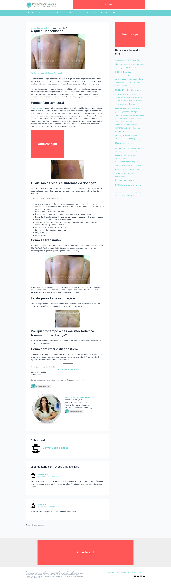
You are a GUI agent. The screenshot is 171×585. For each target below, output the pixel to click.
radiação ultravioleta (121, 158)
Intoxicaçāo (132, 115)
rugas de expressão (128, 169)
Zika (120, 195)
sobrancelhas (119, 173)
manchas (131, 121)
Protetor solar (135, 148)
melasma (119, 131)
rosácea (139, 165)
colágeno (136, 82)
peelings (138, 139)
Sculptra (137, 169)
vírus (116, 195)
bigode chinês (140, 64)
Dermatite (138, 90)
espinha (122, 104)
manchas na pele (122, 128)
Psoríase (118, 152)
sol (125, 173)
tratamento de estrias (135, 185)
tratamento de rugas (120, 189)
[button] (32, 13)
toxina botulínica (124, 180)
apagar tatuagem (127, 64)
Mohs (140, 135)
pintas (132, 144)
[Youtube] (144, 576)
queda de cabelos (122, 155)
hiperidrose (118, 115)
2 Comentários (57, 73)
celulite (140, 79)
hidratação (134, 112)
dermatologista (119, 97)
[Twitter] (138, 576)
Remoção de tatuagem (122, 165)
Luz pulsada (138, 118)
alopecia (118, 64)
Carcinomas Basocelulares (123, 79)
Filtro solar (136, 104)
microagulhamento (122, 135)
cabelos (119, 71)
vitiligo (127, 192)
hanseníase (36, 108)
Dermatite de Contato (121, 94)
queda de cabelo (134, 152)
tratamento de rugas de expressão (135, 189)
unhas (116, 192)
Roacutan (133, 165)
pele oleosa (126, 144)
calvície (128, 72)
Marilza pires (43, 504)
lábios (116, 121)
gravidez (125, 112)
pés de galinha (125, 152)
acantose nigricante (120, 60)
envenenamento (138, 100)
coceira (129, 82)
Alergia (135, 60)
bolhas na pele (119, 68)
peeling (132, 139)
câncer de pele (124, 89)
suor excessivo (130, 173)
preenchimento (122, 148)
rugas (118, 169)
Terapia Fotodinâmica (120, 176)
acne (128, 60)
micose (127, 132)
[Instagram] (141, 576)
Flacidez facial (127, 108)
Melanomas (135, 128)
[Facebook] (135, 576)
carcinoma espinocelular (123, 76)
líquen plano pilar (123, 121)
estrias (128, 104)
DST (116, 100)
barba (134, 64)
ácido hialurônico (128, 195)
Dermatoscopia (139, 97)
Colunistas (110, 573)
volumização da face (136, 192)
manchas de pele (132, 124)
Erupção (117, 104)
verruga (121, 192)
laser (116, 118)
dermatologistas (129, 97)
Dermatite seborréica (134, 94)
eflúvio (120, 100)
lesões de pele (123, 118)
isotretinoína (140, 115)
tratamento (121, 185)
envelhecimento (128, 100)
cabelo (133, 68)
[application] (35, 13)
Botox (127, 68)
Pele (118, 143)
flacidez (118, 108)
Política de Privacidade (136, 573)
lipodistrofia (131, 118)
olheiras (117, 139)
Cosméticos (118, 85)
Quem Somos (121, 573)
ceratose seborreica (120, 82)
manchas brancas (120, 124)
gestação (118, 112)
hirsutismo (125, 115)
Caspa (135, 79)
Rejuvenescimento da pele (126, 162)
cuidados (125, 85)
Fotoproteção (136, 108)
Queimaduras (134, 155)
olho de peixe (124, 139)
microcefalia (134, 135)
